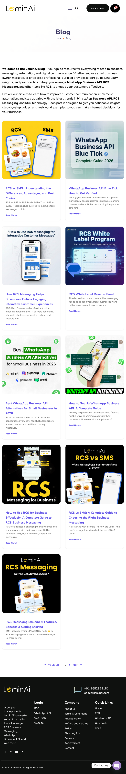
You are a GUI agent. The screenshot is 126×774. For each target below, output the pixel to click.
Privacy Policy (73, 718)
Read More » (11, 215)
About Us (70, 708)
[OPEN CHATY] (116, 765)
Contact (69, 747)
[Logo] (20, 8)
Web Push (40, 717)
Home (58, 38)
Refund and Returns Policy (76, 726)
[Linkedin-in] (22, 752)
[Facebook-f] (5, 752)
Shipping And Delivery (73, 736)
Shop (98, 727)
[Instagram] (11, 752)
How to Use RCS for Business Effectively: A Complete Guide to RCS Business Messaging (29, 518)
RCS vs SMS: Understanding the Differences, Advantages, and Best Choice (30, 193)
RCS (36, 708)
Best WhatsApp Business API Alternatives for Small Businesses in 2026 (31, 408)
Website (38, 722)
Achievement (72, 743)
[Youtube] (16, 752)
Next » (77, 665)
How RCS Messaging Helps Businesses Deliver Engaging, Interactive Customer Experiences (29, 299)
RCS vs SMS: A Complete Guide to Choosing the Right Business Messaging (93, 518)
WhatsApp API (42, 713)
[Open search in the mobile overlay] (76, 8)
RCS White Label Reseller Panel (91, 294)
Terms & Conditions (76, 713)
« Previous (51, 665)
